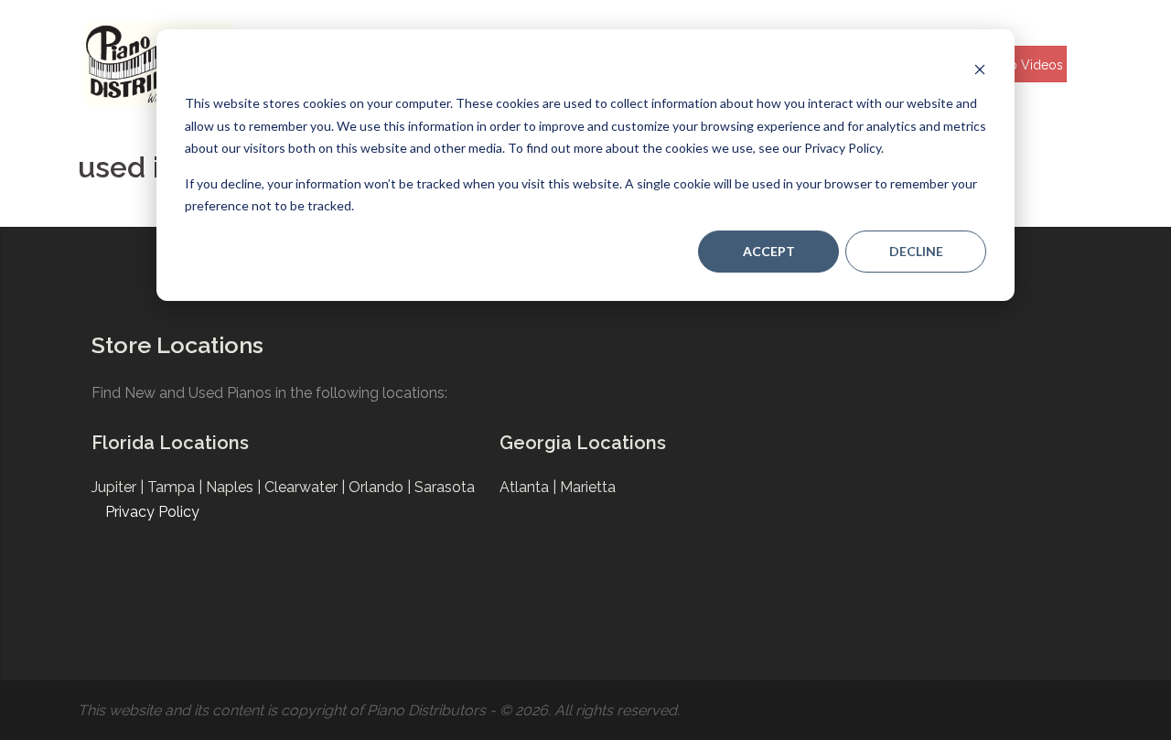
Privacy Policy (152, 511)
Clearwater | (306, 487)
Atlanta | (530, 487)
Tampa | (176, 487)
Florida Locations (170, 443)
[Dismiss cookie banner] (979, 69)
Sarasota (444, 487)
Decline (916, 251)
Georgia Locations (583, 443)
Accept (769, 251)
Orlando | (381, 487)
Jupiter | (119, 487)
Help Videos (1026, 65)
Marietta (588, 487)
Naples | (235, 487)
